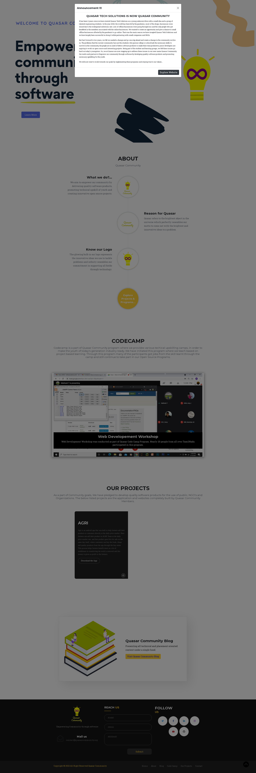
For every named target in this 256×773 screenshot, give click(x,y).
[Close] (178, 8)
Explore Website (168, 72)
